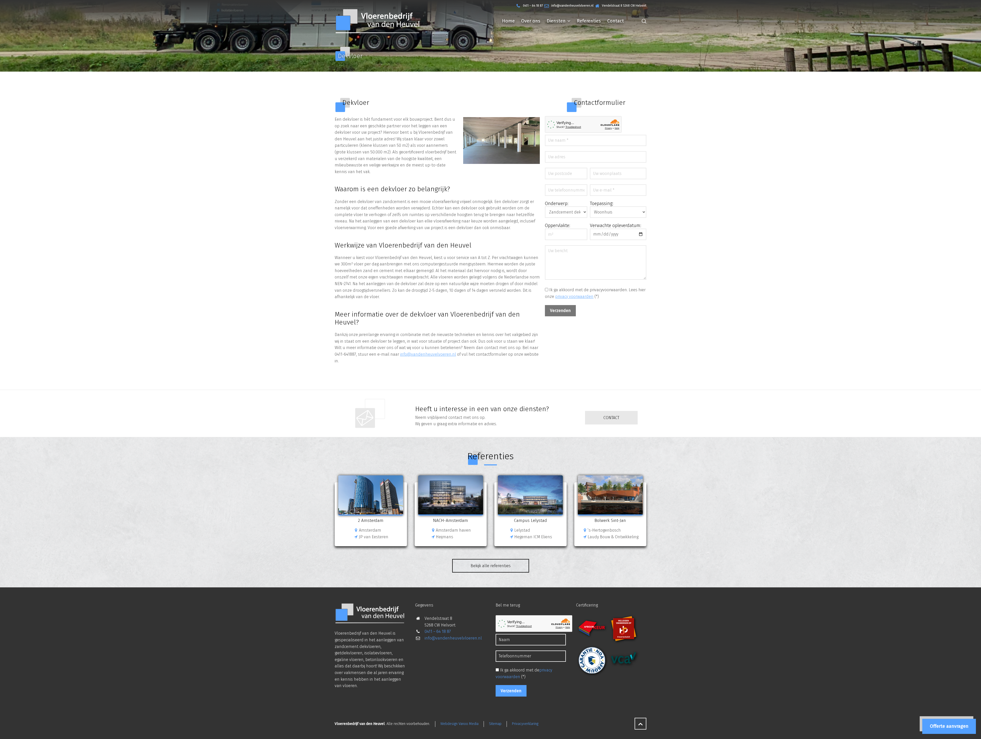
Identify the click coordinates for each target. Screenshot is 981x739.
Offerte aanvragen (949, 726)
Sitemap (495, 724)
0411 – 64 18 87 (533, 5)
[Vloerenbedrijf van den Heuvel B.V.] (377, 21)
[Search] (643, 21)
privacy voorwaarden (574, 296)
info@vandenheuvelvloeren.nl (572, 5)
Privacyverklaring (525, 724)
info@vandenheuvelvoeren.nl (428, 354)
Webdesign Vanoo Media (459, 724)
